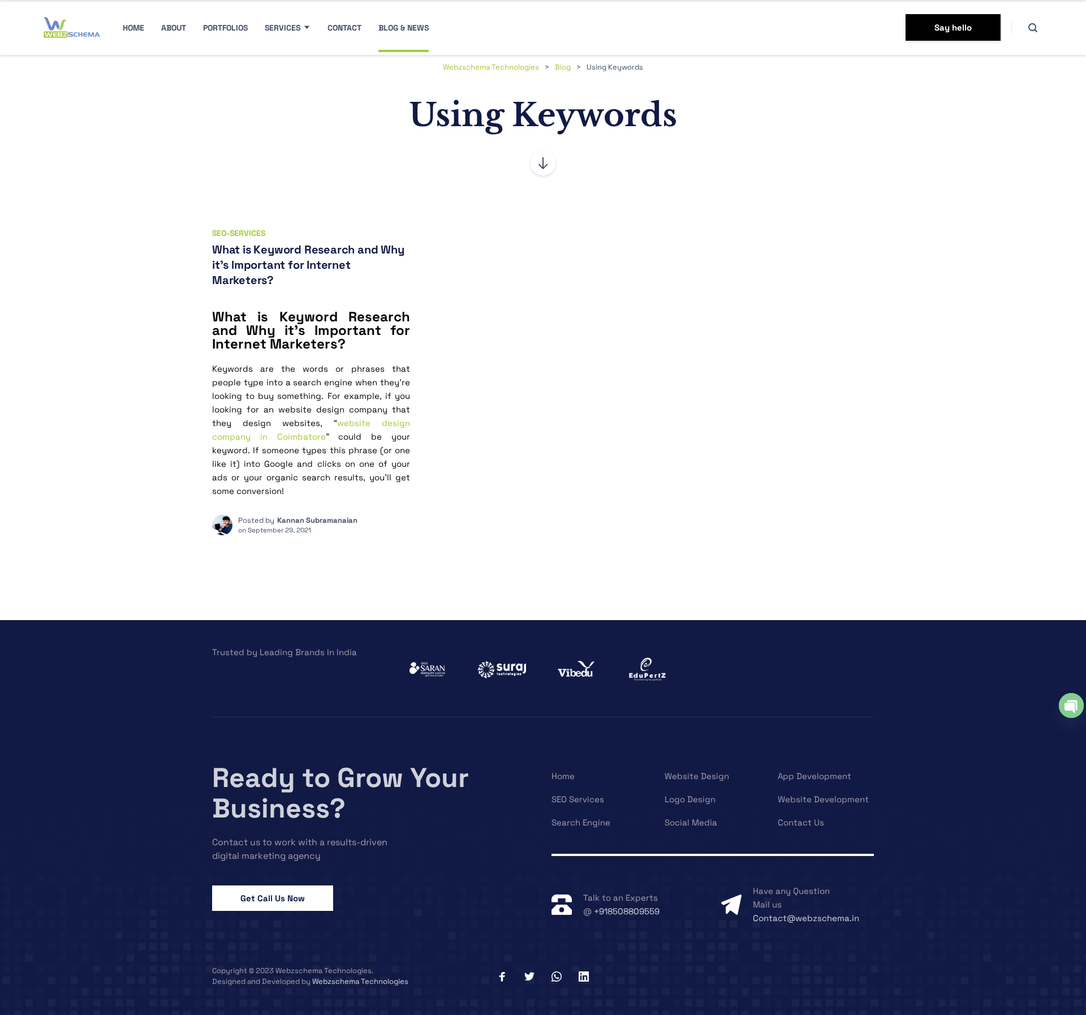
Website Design (697, 776)
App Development (814, 776)
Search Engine (580, 822)
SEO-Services (238, 233)
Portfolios (225, 28)
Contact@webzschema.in (806, 918)
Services (282, 28)
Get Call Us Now (272, 898)
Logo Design (690, 799)
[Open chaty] (1071, 705)
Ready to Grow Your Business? (340, 793)
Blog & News (403, 28)
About (173, 28)
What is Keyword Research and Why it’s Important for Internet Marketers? (308, 264)
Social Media (691, 822)
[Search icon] (1032, 27)
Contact (344, 28)
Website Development (823, 799)
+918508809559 (627, 911)
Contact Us (801, 822)
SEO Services (577, 799)
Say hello (953, 27)
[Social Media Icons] (502, 976)
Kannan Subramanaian (317, 520)
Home (133, 28)
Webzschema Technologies (360, 981)
